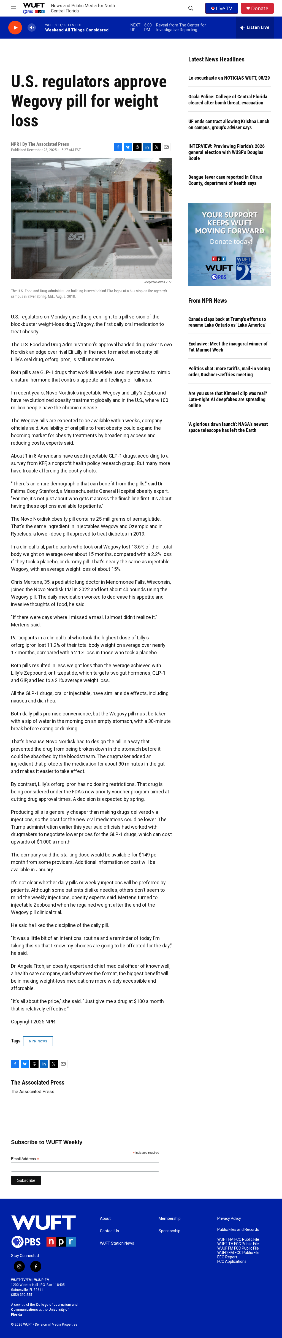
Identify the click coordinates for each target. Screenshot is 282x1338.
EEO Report (227, 1257)
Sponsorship (169, 1231)
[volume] (31, 27)
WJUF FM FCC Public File (238, 1248)
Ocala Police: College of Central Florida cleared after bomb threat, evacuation (227, 100)
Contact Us (109, 1231)
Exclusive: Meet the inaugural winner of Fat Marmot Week (228, 347)
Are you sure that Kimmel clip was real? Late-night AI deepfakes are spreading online (227, 399)
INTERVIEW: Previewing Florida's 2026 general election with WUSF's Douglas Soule (226, 152)
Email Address (25, 1158)
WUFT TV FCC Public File (238, 1244)
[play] (15, 28)
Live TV (224, 8)
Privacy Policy (229, 1219)
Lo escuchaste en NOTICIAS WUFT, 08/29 (229, 78)
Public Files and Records (238, 1230)
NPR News (38, 1041)
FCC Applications (231, 1261)
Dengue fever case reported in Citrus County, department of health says (225, 180)
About (105, 1219)
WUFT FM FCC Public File (238, 1239)
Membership (170, 1219)
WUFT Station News (117, 1243)
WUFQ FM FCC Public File (238, 1253)
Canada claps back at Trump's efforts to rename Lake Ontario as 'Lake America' (227, 322)
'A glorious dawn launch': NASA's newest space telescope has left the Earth (228, 427)
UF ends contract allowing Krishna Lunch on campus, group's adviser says (228, 124)
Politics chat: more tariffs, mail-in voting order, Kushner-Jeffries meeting (229, 371)
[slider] (40, 27)
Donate (259, 8)
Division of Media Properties (56, 1324)
